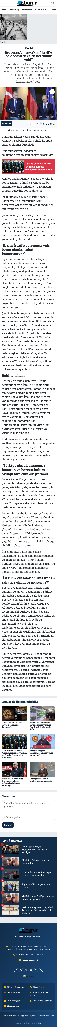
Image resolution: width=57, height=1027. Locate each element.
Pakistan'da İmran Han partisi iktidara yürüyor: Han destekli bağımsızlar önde (41, 725)
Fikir (4, 9)
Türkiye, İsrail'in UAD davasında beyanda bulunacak (12, 724)
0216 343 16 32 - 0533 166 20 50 (30, 954)
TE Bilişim (36, 1023)
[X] (21, 970)
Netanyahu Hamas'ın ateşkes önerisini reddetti (41, 779)
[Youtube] (31, 970)
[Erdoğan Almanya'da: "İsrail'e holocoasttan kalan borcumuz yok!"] (28, 103)
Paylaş (8, 123)
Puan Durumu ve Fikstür (39, 994)
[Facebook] (16, 970)
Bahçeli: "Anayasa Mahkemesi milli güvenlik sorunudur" (41, 752)
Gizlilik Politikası (11, 1015)
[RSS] (41, 970)
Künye (33, 1015)
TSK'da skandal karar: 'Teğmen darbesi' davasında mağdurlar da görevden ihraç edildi (14, 754)
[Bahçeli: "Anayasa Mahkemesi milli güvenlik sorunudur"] (42, 741)
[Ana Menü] (3, 3)
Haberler (27, 9)
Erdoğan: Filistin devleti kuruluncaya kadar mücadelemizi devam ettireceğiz (12, 782)
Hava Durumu (39, 987)
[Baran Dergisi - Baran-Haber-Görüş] (27, 2)
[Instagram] (26, 970)
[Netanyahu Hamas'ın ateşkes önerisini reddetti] (42, 769)
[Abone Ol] (48, 123)
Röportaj (14, 9)
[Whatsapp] (36, 970)
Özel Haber (41, 9)
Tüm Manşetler (14, 1000)
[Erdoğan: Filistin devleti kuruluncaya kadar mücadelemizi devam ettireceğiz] (14, 769)
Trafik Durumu (14, 992)
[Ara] (52, 3)
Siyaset (28, 47)
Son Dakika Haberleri (42, 1000)
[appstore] (28, 977)
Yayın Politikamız (45, 1015)
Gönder (8, 824)
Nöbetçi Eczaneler (15, 987)
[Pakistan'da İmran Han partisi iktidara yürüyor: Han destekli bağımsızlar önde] (42, 713)
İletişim (24, 1015)
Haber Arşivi (13, 1005)
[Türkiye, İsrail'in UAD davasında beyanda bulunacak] (14, 713)
